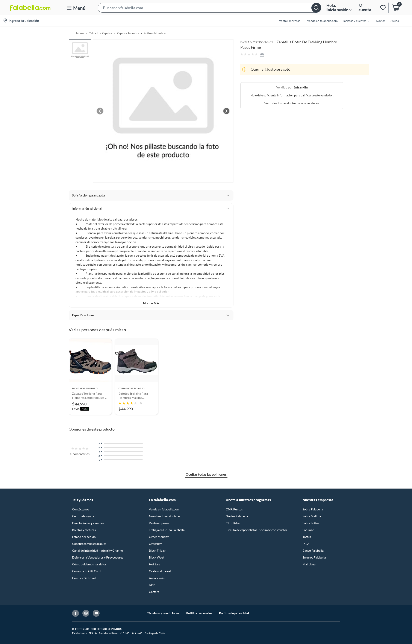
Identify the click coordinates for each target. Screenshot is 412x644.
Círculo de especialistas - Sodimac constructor (256, 530)
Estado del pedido (84, 537)
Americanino (157, 578)
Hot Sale (154, 564)
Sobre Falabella (313, 509)
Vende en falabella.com (164, 509)
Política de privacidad (234, 613)
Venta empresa (159, 523)
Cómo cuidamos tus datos (89, 564)
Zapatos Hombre (128, 33)
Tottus (307, 537)
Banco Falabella (313, 550)
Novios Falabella (237, 516)
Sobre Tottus (311, 523)
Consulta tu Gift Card (86, 571)
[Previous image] (100, 111)
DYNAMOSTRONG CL (257, 42)
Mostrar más (151, 303)
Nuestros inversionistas (164, 516)
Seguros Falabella (314, 557)
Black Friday (157, 550)
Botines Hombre (154, 33)
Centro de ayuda (83, 516)
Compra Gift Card (84, 578)
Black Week (156, 557)
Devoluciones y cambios (88, 523)
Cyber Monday (159, 537)
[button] (209, 7)
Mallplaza (309, 564)
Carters (154, 592)
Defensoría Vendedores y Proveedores (97, 557)
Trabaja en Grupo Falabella (167, 530)
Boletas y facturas (84, 530)
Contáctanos (80, 509)
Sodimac (308, 530)
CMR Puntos (234, 509)
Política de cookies (199, 613)
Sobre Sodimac (312, 516)
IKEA (306, 543)
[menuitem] (353, 20)
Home (80, 33)
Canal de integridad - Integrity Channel (98, 550)
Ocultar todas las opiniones (206, 474)
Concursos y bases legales (89, 543)
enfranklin (301, 87)
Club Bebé (232, 523)
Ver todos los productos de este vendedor (291, 103)
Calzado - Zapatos (100, 33)
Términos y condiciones (163, 613)
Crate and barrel (160, 571)
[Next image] (226, 111)
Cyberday (155, 543)
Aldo (152, 585)
